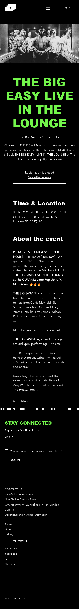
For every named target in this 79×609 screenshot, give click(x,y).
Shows (8, 524)
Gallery (9, 534)
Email (9, 436)
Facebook (11, 553)
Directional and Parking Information (26, 514)
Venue (8, 529)
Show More (21, 401)
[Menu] (48, 7)
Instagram (11, 548)
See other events (39, 177)
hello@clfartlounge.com (19, 494)
